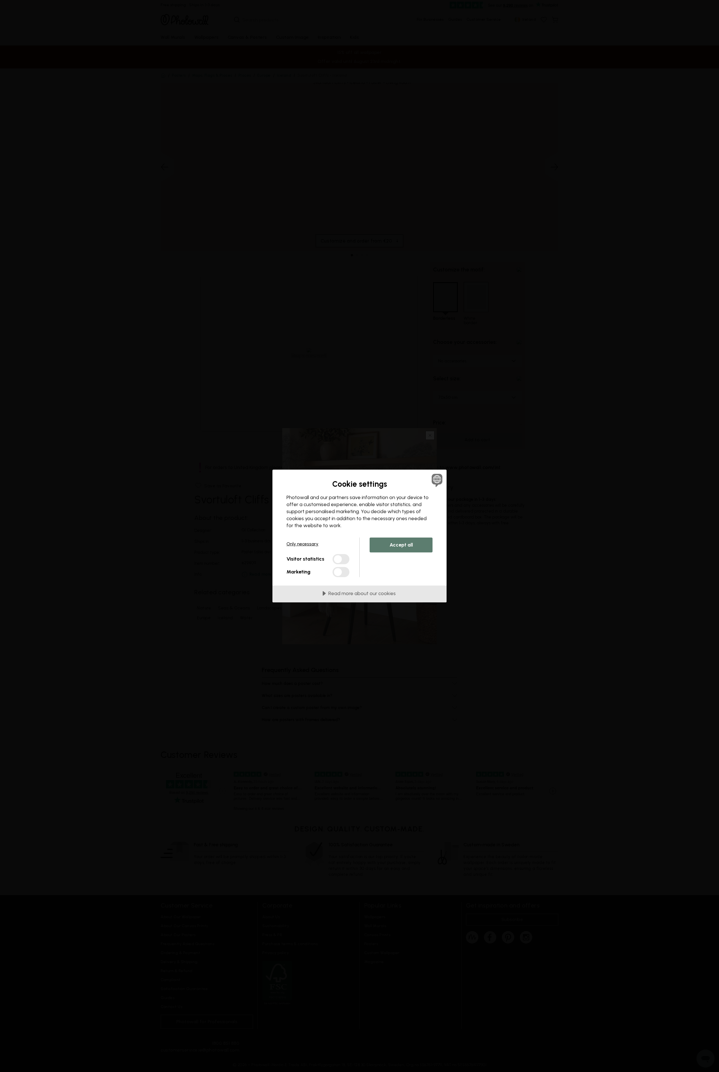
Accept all (401, 545)
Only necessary (302, 544)
